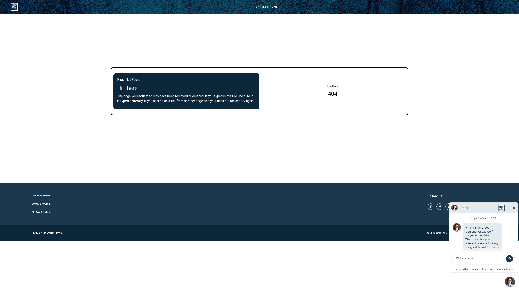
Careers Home (267, 6)
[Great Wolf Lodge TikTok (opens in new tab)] (448, 206)
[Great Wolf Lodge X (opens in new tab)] (439, 206)
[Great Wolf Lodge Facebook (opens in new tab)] (431, 206)
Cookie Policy (40, 203)
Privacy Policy (41, 211)
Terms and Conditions (46, 232)
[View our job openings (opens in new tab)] (14, 7)
